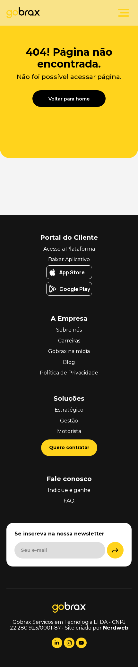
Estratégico (69, 410)
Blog (69, 362)
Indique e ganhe (69, 490)
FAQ (69, 501)
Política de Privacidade (69, 373)
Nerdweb (115, 628)
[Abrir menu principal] (124, 13)
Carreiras (69, 341)
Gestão (69, 421)
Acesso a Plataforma (69, 249)
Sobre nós (69, 330)
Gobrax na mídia (69, 351)
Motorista (69, 431)
